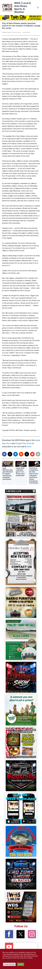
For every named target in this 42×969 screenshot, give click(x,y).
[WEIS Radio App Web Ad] (21, 808)
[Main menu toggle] (38, 7)
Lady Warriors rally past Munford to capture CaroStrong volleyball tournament (8, 473)
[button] (4, 454)
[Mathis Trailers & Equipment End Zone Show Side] (21, 874)
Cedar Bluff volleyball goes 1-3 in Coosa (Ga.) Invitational (20, 471)
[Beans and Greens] (21, 743)
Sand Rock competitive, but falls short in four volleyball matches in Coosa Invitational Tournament (33, 475)
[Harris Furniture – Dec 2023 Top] (21, 602)
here (29, 446)
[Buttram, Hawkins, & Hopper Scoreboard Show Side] (21, 677)
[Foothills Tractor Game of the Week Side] (21, 776)
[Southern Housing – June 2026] (21, 516)
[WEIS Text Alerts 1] (21, 907)
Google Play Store (23, 443)
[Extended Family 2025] (21, 710)
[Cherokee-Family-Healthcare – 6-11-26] (21, 562)
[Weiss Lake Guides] (21, 841)
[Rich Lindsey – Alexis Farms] (21, 640)
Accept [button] (20, 964)
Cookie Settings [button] (9, 964)
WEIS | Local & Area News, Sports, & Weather (22, 8)
